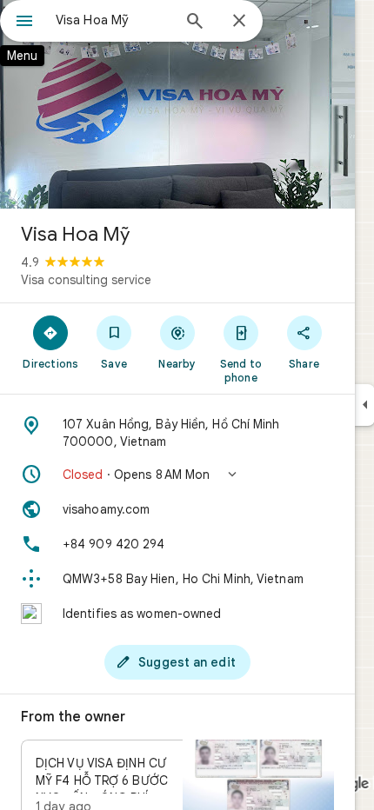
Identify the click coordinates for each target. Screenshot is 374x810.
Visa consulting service (86, 280)
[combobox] (113, 20)
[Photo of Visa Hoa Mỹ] (177, 104)
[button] (177, 474)
